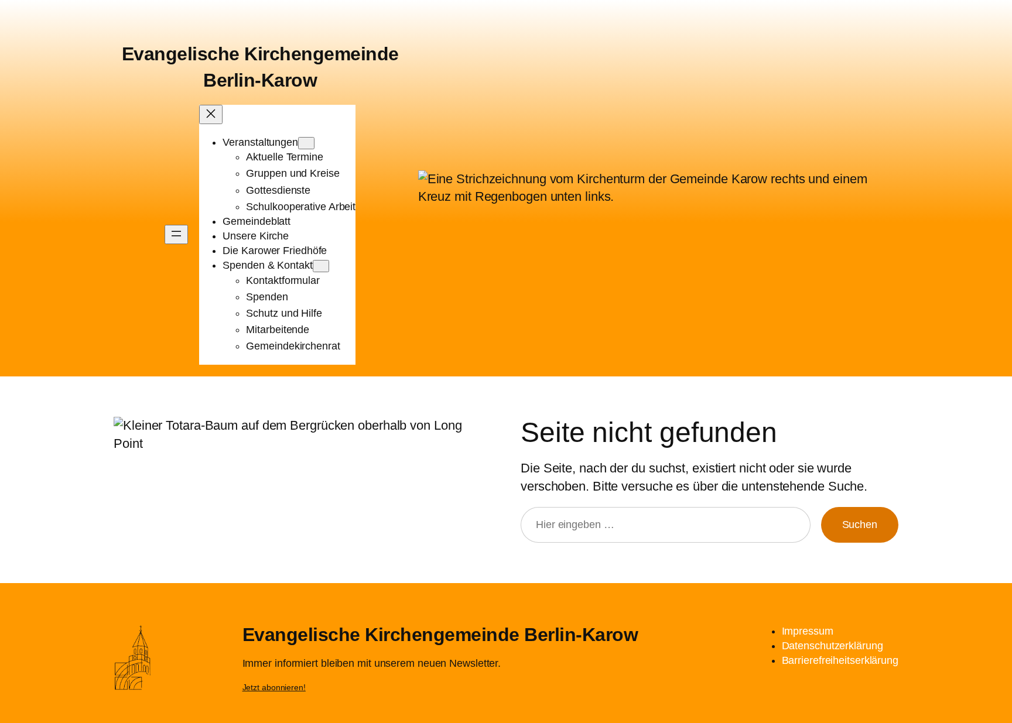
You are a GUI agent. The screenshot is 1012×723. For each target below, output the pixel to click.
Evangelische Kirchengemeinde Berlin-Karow (440, 634)
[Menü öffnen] (176, 234)
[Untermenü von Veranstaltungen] (306, 143)
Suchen (859, 524)
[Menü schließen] (211, 114)
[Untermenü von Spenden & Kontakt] (321, 266)
